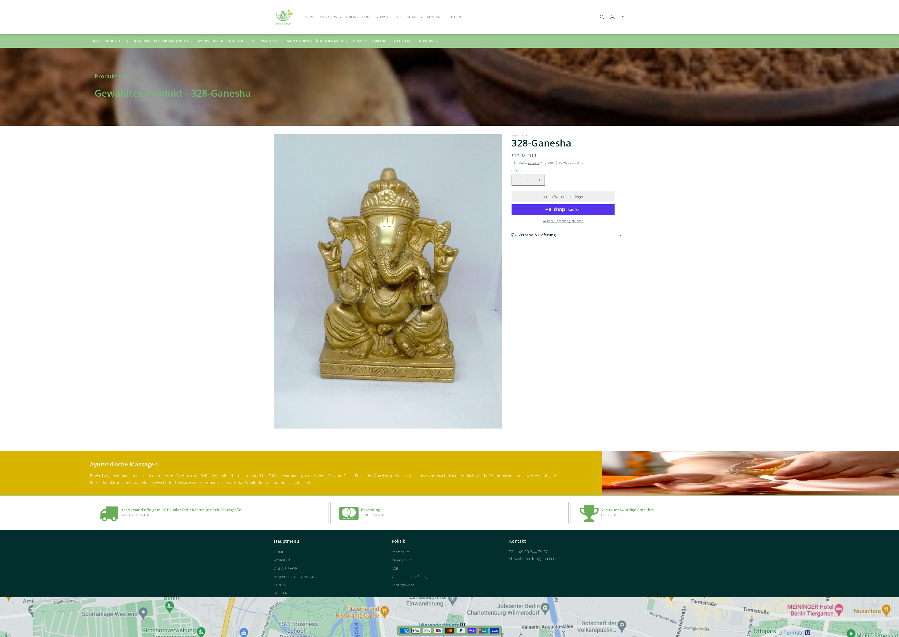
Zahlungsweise (403, 585)
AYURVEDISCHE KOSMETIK (220, 41)
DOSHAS (426, 41)
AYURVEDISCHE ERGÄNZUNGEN (161, 41)
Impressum (400, 552)
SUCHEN (281, 593)
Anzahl (516, 170)
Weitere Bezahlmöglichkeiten (563, 221)
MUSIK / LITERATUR (369, 41)
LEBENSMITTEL (265, 41)
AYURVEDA (282, 560)
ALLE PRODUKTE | (110, 41)
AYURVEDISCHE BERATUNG (295, 577)
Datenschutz (402, 560)
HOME (279, 552)
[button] (330, 17)
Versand (533, 163)
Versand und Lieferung (410, 577)
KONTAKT (281, 585)
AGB (395, 568)
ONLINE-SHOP (285, 568)
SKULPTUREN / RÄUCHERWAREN (315, 41)
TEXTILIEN (401, 41)
